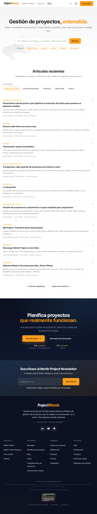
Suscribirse (71, 381)
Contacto (77, 454)
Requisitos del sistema (82, 463)
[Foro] (54, 428)
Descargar (86, 3)
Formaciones (78, 450)
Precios (6, 459)
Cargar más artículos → (60, 286)
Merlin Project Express (12, 450)
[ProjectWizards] (48, 405)
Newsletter (54, 463)
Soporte (41, 3)
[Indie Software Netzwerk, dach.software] (48, 497)
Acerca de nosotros (57, 445)
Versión (44, 48)
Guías (29, 459)
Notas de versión (80, 459)
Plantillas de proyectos (36, 450)
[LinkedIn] (42, 428)
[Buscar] (70, 3)
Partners (53, 454)
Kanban (63, 48)
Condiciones (65, 505)
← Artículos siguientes (36, 286)
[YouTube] (48, 428)
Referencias (74, 48)
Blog (49, 3)
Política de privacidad (60, 388)
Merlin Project (28, 3)
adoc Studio (8, 454)
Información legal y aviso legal (38, 505)
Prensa (53, 459)
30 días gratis (32, 338)
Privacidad (54, 505)
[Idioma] (76, 3)
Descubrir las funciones (60, 338)
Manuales (30, 445)
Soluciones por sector (35, 471)
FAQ (75, 445)
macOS (53, 48)
